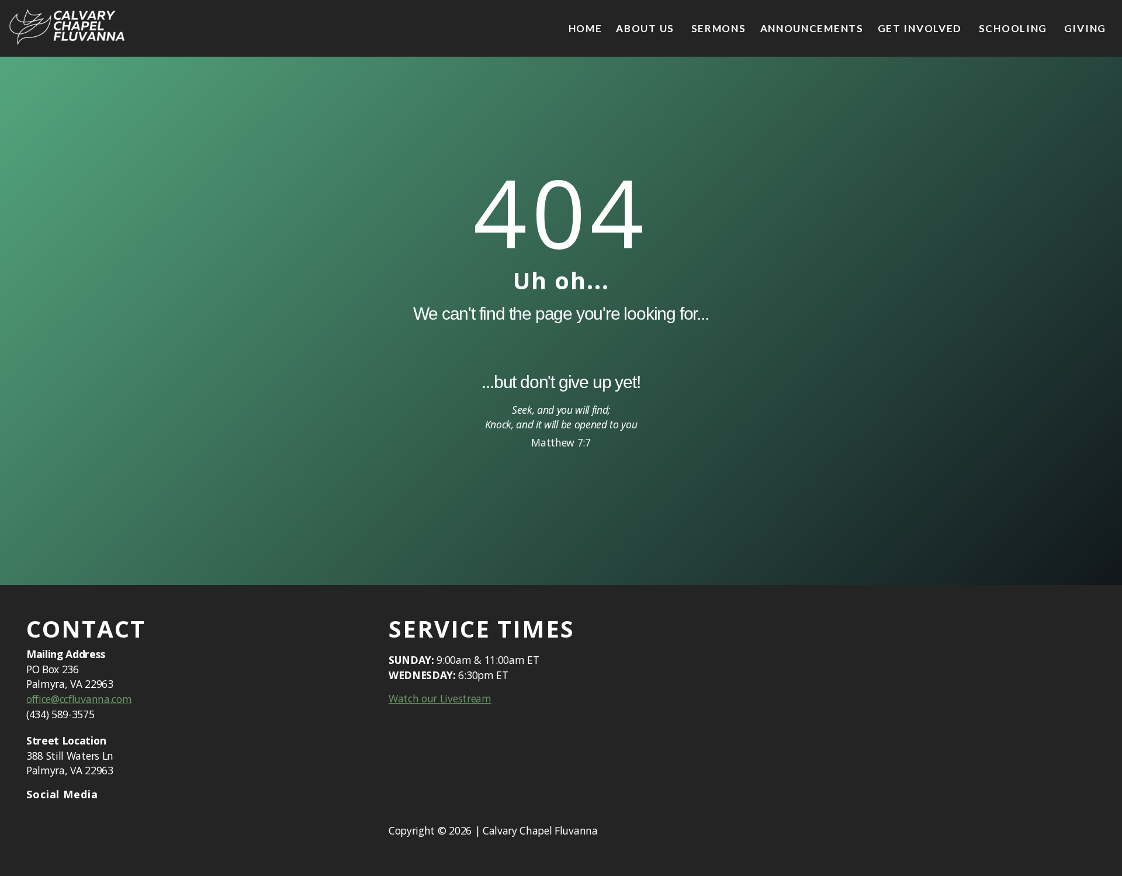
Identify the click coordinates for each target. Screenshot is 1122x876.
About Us (646, 28)
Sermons (718, 28)
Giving (1085, 28)
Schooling (1014, 28)
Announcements (812, 28)
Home (585, 28)
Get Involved (921, 28)
